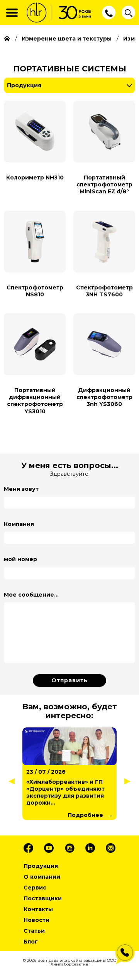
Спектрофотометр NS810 (35, 291)
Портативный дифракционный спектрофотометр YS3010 (35, 401)
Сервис (35, 887)
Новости (36, 920)
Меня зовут (21, 488)
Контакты (38, 909)
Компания (19, 524)
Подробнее (85, 815)
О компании (42, 876)
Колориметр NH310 (35, 177)
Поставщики (43, 898)
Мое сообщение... (31, 594)
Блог (31, 941)
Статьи (34, 930)
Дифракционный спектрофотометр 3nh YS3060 (104, 397)
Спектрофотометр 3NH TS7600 (104, 291)
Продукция (24, 85)
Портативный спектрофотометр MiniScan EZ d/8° (104, 184)
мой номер (20, 559)
